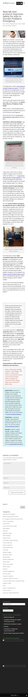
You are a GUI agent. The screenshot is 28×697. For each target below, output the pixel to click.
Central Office (6, 523)
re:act (4, 585)
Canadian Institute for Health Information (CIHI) (12, 620)
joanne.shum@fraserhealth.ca (13, 414)
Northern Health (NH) (8, 559)
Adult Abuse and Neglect (9, 514)
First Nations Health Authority (10, 540)
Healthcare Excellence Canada (12, 624)
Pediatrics (14, 25)
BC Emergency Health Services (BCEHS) (13, 519)
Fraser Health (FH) (7, 542)
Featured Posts (14, 24)
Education (5, 531)
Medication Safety (7, 554)
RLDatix (6, 626)
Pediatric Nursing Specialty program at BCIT (14, 274)
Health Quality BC (9, 617)
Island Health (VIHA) (8, 547)
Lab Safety (8, 25)
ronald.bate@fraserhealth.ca (16, 444)
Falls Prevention (7, 535)
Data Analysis (6, 528)
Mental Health (6, 557)
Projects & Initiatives (8, 576)
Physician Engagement (8, 571)
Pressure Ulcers (7, 573)
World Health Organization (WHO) (14, 633)
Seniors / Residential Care (9, 588)
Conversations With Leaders (10, 526)
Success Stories (7, 590)
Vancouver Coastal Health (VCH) (11, 593)
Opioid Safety (6, 562)
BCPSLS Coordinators (8, 521)
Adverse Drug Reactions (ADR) (10, 516)
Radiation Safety (7, 583)
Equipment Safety (7, 533)
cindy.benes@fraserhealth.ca (12, 426)
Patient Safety (6, 566)
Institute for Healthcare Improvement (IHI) (11, 630)
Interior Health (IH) (7, 545)
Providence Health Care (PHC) (10, 578)
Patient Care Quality (8, 564)
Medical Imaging (7, 552)
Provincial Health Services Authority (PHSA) (13, 581)
